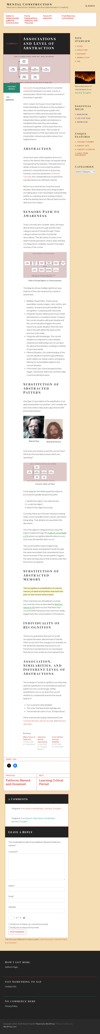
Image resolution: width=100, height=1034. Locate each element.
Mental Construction (29, 4)
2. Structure (81, 50)
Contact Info (10, 986)
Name (11, 886)
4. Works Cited (82, 58)
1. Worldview (81, 114)
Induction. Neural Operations (42, 739)
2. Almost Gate (82, 146)
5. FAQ (77, 61)
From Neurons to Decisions (68, 17)
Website (12, 907)
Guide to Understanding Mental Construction (12, 19)
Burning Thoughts (83, 93)
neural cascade (46, 721)
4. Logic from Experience (81, 154)
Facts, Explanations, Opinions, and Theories (31, 19)
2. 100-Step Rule (83, 118)
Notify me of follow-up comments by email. (29, 924)
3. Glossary (80, 54)
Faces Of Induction (47, 17)
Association (28, 88)
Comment (13, 852)
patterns (10, 100)
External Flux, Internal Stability (57, 739)
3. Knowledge (81, 122)
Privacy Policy (11, 1006)
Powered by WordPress (45, 1024)
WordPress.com (9, 1027)
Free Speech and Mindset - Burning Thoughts (41, 808)
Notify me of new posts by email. (24, 927)
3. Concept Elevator (85, 149)
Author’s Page (11, 967)
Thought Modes (11, 88)
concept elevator (31, 721)
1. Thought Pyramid (84, 142)
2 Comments (12, 44)
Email (11, 896)
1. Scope (79, 46)
